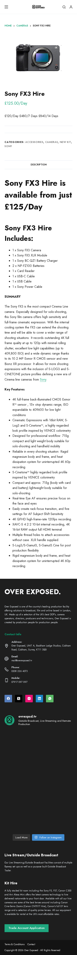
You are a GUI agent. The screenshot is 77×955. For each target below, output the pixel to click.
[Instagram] (29, 698)
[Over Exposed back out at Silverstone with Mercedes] (55, 740)
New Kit (65, 142)
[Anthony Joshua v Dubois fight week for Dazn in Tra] (21, 821)
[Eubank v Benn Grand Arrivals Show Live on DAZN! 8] (21, 801)
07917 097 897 (19, 682)
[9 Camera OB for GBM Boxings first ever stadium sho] (21, 781)
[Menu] (6, 7)
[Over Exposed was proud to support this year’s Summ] (55, 760)
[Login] (70, 7)
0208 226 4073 (19, 671)
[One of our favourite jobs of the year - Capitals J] (55, 801)
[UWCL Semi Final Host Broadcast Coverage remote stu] (55, 781)
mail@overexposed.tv (21, 660)
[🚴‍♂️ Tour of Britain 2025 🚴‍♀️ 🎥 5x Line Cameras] (21, 760)
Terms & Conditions (14, 944)
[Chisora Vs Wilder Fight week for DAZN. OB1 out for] (21, 740)
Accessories (34, 142)
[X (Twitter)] (19, 698)
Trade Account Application (26, 928)
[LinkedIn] (39, 698)
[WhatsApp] (50, 698)
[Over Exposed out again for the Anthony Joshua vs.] (55, 821)
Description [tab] (39, 164)
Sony (8, 146)
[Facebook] (8, 698)
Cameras (51, 142)
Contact (31, 944)
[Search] (64, 7)
